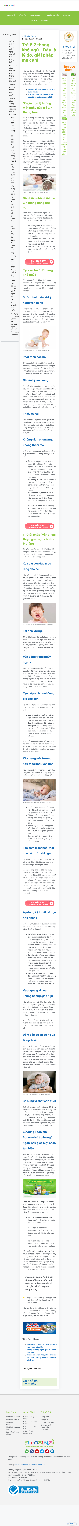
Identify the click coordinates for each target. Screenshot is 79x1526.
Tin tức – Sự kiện (52, 15)
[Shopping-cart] (27, 1451)
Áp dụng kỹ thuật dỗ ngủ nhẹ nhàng (13, 246)
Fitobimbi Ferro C (13, 1419)
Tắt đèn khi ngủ (12, 143)
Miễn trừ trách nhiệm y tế (29, 1432)
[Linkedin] (52, 1451)
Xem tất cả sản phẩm (12, 1433)
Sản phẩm (22, 15)
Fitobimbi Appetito (10, 1423)
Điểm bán (34, 21)
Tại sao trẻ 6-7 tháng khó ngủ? (12, 90)
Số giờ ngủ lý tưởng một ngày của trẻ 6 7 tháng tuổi (12, 51)
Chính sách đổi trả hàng (30, 1422)
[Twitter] (42, 1451)
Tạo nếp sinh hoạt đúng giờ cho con (13, 173)
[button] (39, 1368)
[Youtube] (37, 1451)
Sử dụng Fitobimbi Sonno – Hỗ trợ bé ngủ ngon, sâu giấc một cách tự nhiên (15, 324)
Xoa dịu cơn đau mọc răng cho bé (13, 127)
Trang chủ (11, 15)
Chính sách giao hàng (30, 1418)
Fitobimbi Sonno (13, 1417)
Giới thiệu (66, 15)
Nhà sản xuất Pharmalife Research (46, 1427)
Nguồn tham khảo (34, 1369)
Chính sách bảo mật (29, 1427)
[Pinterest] (47, 1451)
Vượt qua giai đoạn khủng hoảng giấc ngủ (13, 268)
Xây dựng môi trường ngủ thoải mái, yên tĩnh (13, 196)
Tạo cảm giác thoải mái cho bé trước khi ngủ (13, 222)
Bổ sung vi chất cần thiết (13, 305)
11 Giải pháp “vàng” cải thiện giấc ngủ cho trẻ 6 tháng (12, 106)
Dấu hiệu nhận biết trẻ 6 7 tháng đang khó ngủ (13, 73)
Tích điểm (44, 21)
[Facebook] (32, 1451)
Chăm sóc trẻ (35, 15)
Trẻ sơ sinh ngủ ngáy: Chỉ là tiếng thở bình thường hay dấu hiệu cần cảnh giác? (41, 1357)
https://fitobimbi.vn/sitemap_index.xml (30, 1465)
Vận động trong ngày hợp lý (13, 156)
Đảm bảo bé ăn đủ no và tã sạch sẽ (13, 288)
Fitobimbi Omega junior (13, 1428)
